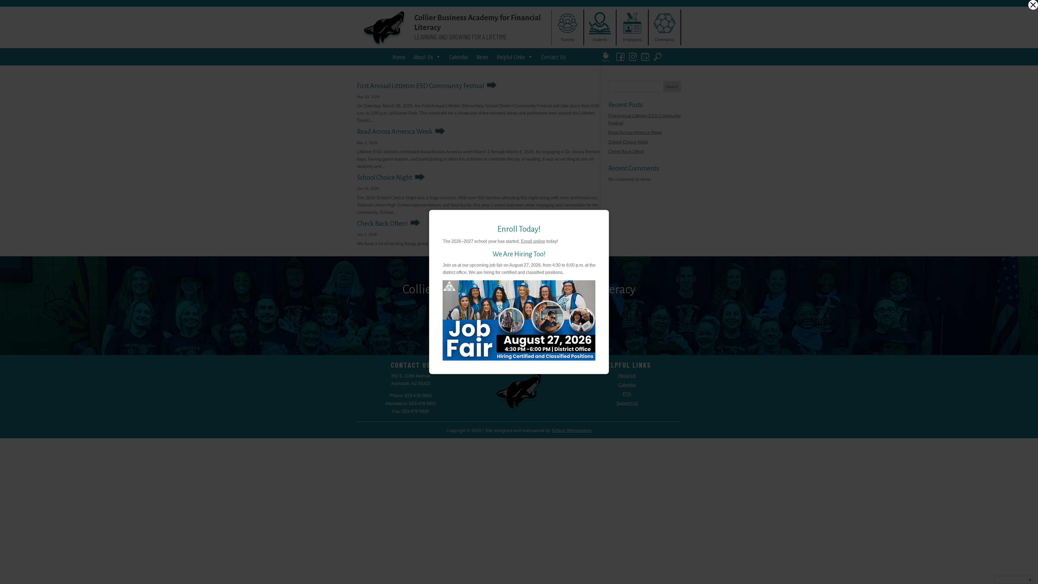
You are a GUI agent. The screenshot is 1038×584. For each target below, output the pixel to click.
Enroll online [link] (533, 241)
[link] (1033, 5)
